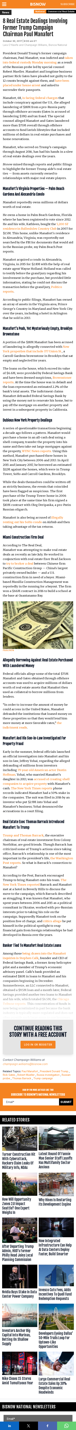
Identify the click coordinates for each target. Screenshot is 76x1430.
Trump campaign (43, 1078)
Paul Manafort (30, 1071)
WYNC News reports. (37, 451)
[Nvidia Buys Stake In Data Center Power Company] (19, 1283)
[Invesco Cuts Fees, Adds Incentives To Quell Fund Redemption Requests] (56, 1283)
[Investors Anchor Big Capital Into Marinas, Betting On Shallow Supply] (19, 1327)
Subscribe (67, 4)
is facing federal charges (40, 98)
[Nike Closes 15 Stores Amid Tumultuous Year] (19, 1374)
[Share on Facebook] (47, 1426)
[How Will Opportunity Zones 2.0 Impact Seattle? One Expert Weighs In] (19, 1194)
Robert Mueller (26, 1074)
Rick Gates (9, 1074)
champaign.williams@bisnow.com (25, 1064)
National (40, 11)
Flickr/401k (8, 650)
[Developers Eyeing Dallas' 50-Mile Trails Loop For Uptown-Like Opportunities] (56, 1327)
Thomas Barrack (21, 1078)
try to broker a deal (19, 563)
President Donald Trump (54, 1071)
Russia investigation (48, 1074)
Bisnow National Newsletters (28, 1406)
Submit (66, 1102)
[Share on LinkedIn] (9, 1426)
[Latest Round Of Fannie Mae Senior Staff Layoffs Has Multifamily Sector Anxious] (56, 1149)
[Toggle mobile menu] (4, 4)
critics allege (52, 921)
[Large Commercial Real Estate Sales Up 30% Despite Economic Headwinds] (56, 1374)
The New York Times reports (31, 788)
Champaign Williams (27, 1060)
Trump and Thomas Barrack (23, 835)
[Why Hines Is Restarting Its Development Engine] (56, 1194)
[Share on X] (28, 1426)
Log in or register (38, 1044)
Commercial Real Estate (61, 11)
